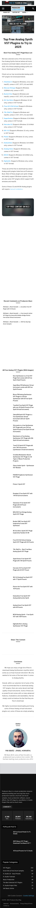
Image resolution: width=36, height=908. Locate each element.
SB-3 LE (7, 130)
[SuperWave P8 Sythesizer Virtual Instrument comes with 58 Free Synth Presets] (7, 387)
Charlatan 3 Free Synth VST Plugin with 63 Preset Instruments (21, 505)
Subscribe (29, 811)
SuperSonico (8, 118)
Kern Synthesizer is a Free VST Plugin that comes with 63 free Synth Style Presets (22, 378)
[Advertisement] (18, 238)
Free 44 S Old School (11, 106)
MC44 (6, 155)
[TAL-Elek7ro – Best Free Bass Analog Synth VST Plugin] (7, 551)
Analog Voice (8, 149)
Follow (18, 811)
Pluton (6, 137)
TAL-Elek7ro (8, 112)
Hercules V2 (8, 124)
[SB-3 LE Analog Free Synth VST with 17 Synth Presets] (7, 579)
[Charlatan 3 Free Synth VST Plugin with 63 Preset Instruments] (7, 505)
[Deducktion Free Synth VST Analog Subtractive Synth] (7, 598)
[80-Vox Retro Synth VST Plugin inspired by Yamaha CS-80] (7, 533)
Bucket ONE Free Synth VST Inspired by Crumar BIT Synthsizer (21, 523)
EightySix (7, 161)
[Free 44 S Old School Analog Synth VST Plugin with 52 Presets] (7, 542)
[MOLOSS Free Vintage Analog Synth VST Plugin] (7, 514)
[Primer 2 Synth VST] (7, 486)
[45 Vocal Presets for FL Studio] (7, 853)
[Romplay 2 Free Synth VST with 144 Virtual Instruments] (7, 496)
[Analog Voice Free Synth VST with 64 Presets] (7, 607)
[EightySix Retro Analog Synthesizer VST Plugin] (7, 626)
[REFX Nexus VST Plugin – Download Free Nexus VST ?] (7, 843)
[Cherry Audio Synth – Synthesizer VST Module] (7, 468)
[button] (3, 8)
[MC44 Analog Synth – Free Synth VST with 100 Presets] (7, 617)
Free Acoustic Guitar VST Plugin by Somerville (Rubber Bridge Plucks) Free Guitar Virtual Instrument (17, 315)
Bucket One (8, 94)
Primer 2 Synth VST (19, 484)
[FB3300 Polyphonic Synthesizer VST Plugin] (7, 477)
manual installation (16, 189)
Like (7, 811)
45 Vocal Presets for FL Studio (23, 851)
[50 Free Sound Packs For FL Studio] (7, 834)
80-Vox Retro (8, 100)
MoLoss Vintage (9, 88)
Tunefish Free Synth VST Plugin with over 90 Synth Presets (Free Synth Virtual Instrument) (23, 407)
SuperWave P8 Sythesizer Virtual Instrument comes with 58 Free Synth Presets (23, 387)
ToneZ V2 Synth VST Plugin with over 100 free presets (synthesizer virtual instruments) (23, 447)
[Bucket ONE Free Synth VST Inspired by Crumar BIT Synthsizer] (7, 523)
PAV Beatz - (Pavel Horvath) (10, 307)
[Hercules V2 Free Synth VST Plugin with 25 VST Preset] (7, 570)
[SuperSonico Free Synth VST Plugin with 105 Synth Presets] (7, 561)
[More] (29, 647)
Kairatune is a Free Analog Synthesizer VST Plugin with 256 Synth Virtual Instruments (23, 438)
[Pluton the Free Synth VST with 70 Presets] (7, 589)
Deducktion (8, 143)
